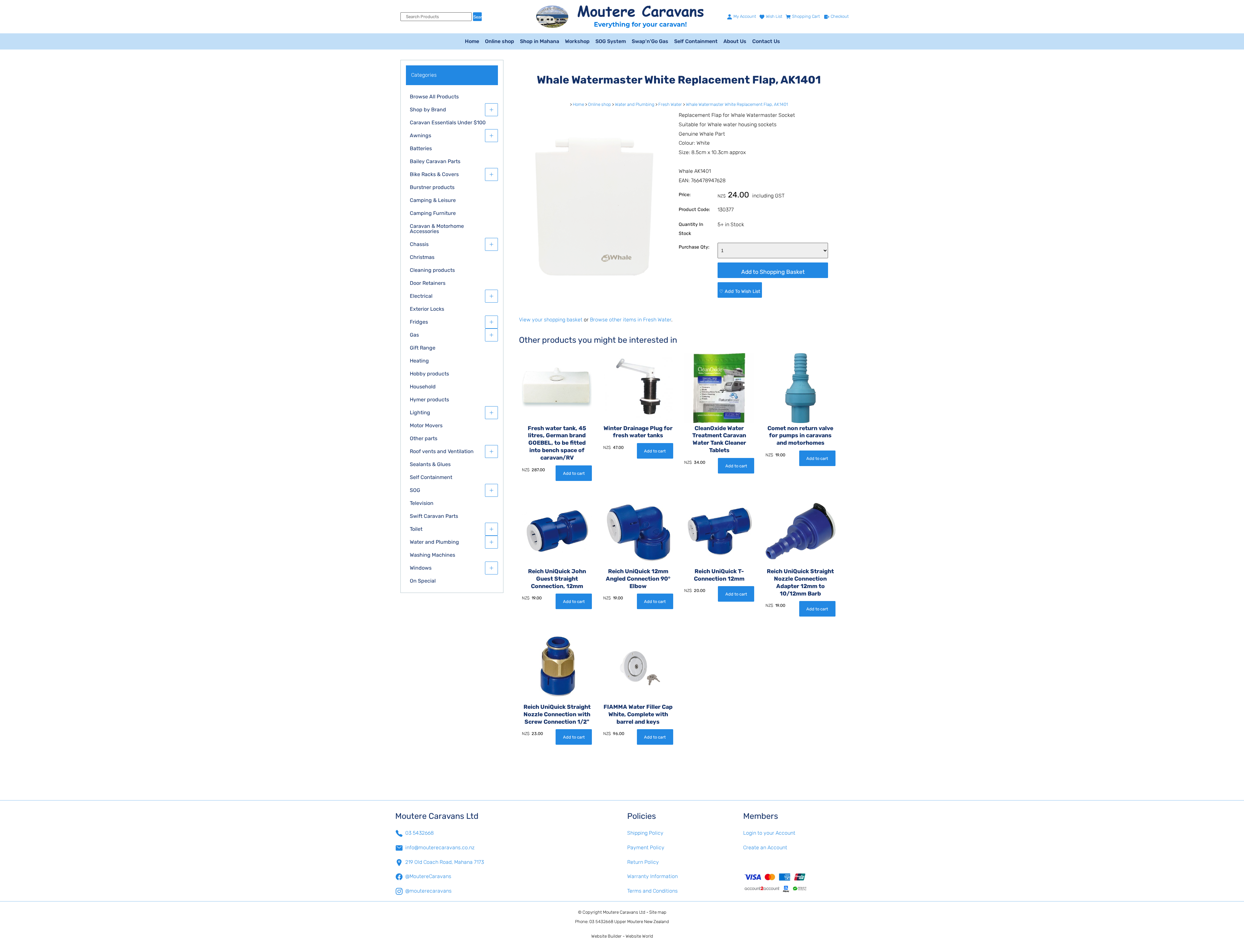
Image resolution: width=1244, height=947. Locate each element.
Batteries (421, 148)
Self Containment (696, 41)
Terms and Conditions (652, 891)
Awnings (420, 135)
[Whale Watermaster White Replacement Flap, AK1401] (592, 303)
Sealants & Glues (430, 464)
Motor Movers (426, 425)
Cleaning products (432, 270)
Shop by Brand (428, 109)
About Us (734, 41)
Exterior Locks (427, 309)
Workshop (577, 41)
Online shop (499, 41)
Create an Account (765, 847)
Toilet (416, 529)
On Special (423, 581)
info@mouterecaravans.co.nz (440, 847)
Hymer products (429, 399)
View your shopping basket (550, 320)
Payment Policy (645, 847)
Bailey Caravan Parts (435, 161)
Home (472, 41)
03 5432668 (419, 833)
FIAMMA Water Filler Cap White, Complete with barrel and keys (638, 714)
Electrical (421, 296)
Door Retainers (427, 283)
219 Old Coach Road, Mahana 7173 (444, 862)
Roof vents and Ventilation (442, 451)
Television (421, 503)
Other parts (423, 438)
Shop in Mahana (539, 41)
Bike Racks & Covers (434, 174)
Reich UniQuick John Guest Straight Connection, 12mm (557, 578)
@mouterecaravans (428, 891)
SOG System (610, 41)
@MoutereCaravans (428, 876)
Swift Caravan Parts (434, 516)
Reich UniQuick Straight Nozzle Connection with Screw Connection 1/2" (557, 714)
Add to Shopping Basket (773, 272)
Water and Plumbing (434, 542)
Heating (419, 361)
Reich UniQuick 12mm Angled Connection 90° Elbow (638, 578)
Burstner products (432, 187)
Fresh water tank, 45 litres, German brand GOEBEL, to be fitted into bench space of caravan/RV (557, 443)
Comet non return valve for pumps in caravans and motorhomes (800, 435)
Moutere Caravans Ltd (624, 912)
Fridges (419, 322)
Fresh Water (670, 104)
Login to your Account (769, 833)
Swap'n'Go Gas (650, 41)
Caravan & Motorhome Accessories (437, 228)
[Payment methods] (796, 882)
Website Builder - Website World (622, 936)
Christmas (422, 257)
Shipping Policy (645, 833)
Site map (657, 912)
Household (423, 387)
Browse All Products (434, 97)
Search (477, 17)
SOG (415, 490)
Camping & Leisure (433, 200)
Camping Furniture (433, 213)
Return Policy (643, 862)
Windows (421, 568)
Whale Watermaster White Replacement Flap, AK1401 (737, 104)
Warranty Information (652, 876)
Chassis (419, 244)
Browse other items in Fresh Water (630, 320)
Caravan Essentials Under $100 (448, 122)
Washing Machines (432, 555)
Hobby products (429, 374)
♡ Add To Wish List (739, 291)
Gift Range (422, 348)
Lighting (420, 412)
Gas (414, 335)
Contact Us (766, 41)
